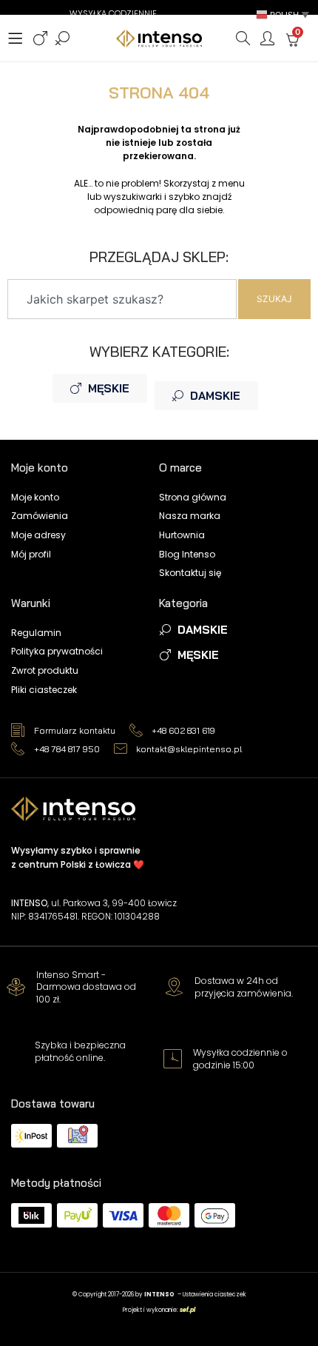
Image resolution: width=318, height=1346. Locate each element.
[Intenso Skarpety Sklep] (159, 38)
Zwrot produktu (44, 670)
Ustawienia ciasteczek (214, 1294)
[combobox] (122, 299)
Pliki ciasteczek (44, 689)
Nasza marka (189, 515)
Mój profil (31, 554)
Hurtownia (182, 535)
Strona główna (192, 497)
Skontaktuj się (190, 572)
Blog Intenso (187, 554)
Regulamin (36, 632)
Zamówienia (39, 515)
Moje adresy (38, 535)
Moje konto (35, 497)
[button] (284, 14)
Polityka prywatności (57, 651)
